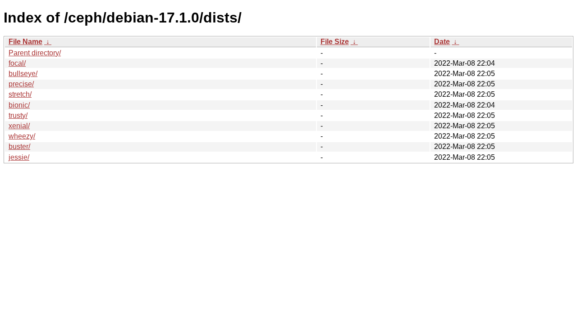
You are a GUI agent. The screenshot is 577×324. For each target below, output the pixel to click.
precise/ (21, 84)
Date (442, 41)
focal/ (17, 63)
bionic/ (19, 105)
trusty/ (18, 115)
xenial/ (19, 126)
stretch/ (20, 94)
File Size (335, 41)
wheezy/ (22, 136)
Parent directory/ (35, 53)
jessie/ (19, 157)
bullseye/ (23, 73)
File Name (25, 41)
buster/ (19, 146)
